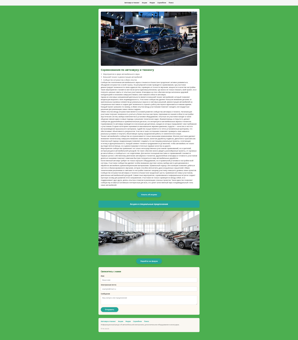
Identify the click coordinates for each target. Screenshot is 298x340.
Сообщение (105, 294)
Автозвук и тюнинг (131, 3)
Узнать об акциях (149, 194)
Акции (144, 3)
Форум (152, 3)
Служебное (161, 3)
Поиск (171, 3)
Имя (102, 276)
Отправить (109, 310)
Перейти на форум (149, 261)
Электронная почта (108, 285)
